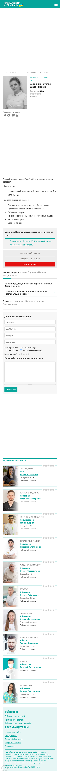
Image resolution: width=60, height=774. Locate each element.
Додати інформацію (14, 739)
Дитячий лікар (35, 77)
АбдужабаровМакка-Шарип (27, 521)
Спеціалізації (11, 735)
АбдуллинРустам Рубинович (29, 593)
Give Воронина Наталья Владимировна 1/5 (19, 354)
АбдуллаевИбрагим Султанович (30, 545)
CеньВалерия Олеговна (29, 473)
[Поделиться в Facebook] (8, 116)
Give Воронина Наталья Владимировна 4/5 (26, 354)
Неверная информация (30, 258)
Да (10, 350)
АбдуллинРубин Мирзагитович (30, 569)
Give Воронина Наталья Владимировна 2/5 (22, 354)
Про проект (10, 746)
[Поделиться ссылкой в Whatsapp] (17, 116)
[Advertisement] (30, 38)
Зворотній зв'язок (13, 742)
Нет (17, 350)
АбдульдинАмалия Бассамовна (30, 618)
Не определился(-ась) (32, 350)
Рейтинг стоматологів (15, 719)
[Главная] (16, 4)
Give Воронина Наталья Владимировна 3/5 (24, 354)
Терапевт (33, 80)
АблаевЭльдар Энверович (29, 642)
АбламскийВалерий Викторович (30, 666)
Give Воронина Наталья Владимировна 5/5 (29, 354)
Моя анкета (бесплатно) (30, 253)
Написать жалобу (30, 264)
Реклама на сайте (13, 732)
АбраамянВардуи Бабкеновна (30, 690)
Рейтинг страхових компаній (18, 723)
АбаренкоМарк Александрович (30, 497)
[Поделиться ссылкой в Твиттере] (13, 116)
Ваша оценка (10, 354)
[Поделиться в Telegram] (4, 116)
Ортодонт (44, 77)
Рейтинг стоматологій (15, 716)
